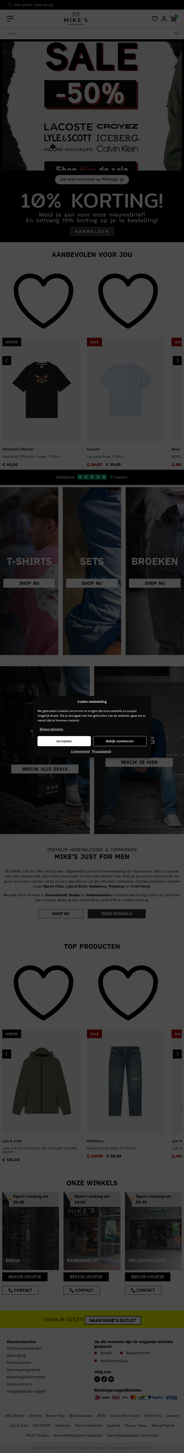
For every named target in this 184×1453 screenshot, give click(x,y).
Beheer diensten (51, 729)
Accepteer (64, 741)
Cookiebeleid (80, 751)
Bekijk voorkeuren (120, 741)
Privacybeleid (101, 751)
